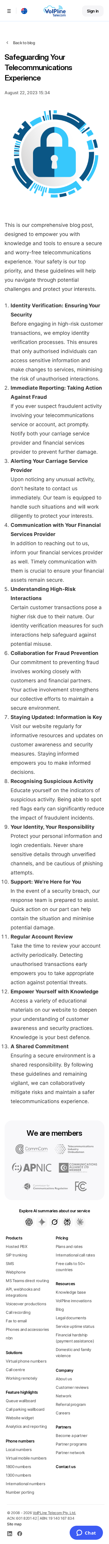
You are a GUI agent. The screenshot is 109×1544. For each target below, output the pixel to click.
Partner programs (71, 1444)
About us (64, 1378)
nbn (9, 1337)
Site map (14, 1524)
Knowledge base (71, 1292)
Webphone (15, 1272)
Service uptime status (75, 1326)
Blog (60, 1309)
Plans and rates (69, 1246)
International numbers (25, 1483)
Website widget (20, 1417)
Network (63, 1395)
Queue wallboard (21, 1400)
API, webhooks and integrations (23, 1292)
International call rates (75, 1255)
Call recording (18, 1312)
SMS (10, 1263)
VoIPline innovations (74, 1300)
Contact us (66, 1466)
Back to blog (24, 42)
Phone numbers (20, 1441)
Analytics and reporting (26, 1426)
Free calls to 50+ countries (70, 1266)
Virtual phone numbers (26, 1361)
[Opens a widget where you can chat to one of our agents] (86, 1533)
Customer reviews (72, 1387)
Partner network (70, 1452)
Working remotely (21, 1378)
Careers (63, 1412)
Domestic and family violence (73, 1352)
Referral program (71, 1404)
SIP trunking (16, 1255)
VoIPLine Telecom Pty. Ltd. (54, 1512)
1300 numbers (18, 1475)
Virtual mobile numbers (26, 1458)
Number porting (20, 1492)
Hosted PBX (17, 1246)
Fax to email (16, 1320)
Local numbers (19, 1449)
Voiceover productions (26, 1303)
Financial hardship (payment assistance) (75, 1337)
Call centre (15, 1369)
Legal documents (71, 1317)
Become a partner (72, 1435)
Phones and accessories (27, 1329)
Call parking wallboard (25, 1409)
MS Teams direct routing (27, 1280)
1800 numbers (18, 1466)
